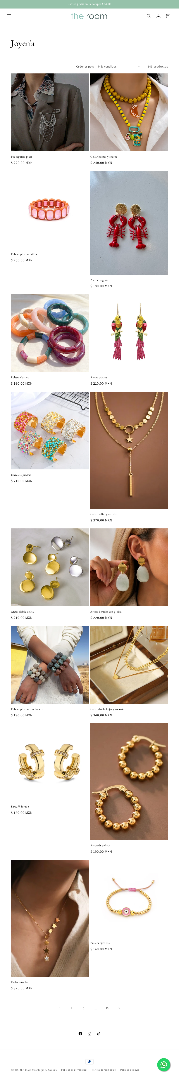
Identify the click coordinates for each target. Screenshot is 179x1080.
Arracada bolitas (100, 845)
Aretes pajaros (98, 377)
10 (107, 1008)
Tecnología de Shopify (44, 1069)
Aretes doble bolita (22, 611)
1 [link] (60, 1008)
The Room (25, 1069)
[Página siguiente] (119, 1008)
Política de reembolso (103, 1069)
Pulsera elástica (20, 377)
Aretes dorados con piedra (106, 611)
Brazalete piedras (21, 475)
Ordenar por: (85, 66)
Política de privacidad (73, 1069)
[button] (9, 16)
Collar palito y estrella (103, 514)
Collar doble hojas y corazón (107, 709)
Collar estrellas (19, 982)
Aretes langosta (99, 280)
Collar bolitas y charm (103, 156)
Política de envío (129, 1069)
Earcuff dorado (20, 806)
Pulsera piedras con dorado (27, 709)
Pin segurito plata (21, 156)
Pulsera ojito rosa (100, 943)
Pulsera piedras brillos (24, 254)
